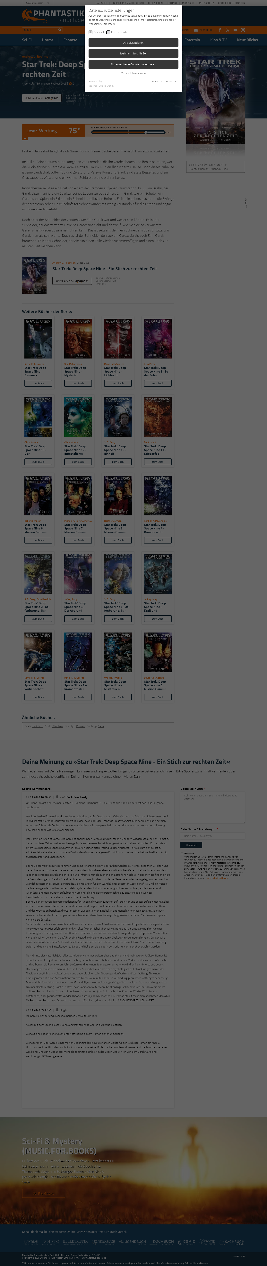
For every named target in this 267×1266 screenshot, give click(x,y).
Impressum (157, 81)
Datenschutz (171, 81)
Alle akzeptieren (133, 42)
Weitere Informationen (133, 73)
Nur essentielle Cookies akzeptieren (133, 64)
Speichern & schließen (133, 53)
